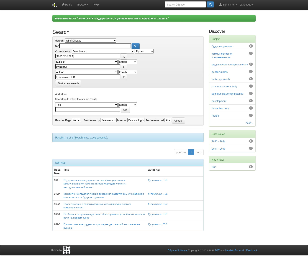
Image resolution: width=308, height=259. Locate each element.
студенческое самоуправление (230, 64)
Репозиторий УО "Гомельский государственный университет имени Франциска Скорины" (112, 18)
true (214, 167)
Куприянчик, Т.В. (158, 180)
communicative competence (227, 93)
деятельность (220, 71)
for (57, 46)
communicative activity (224, 86)
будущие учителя (222, 46)
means (215, 115)
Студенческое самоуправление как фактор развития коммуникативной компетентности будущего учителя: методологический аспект (94, 183)
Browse (81, 4)
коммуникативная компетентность (222, 55)
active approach (221, 79)
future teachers (220, 108)
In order (122, 120)
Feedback (251, 250)
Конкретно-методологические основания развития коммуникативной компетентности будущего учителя (103, 195)
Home (68, 4)
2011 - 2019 (218, 148)
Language (245, 4)
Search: (60, 40)
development (219, 101)
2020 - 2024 (218, 141)
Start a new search (68, 83)
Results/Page (63, 120)
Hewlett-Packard (234, 250)
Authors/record (154, 120)
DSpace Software (177, 250)
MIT (217, 250)
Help (96, 4)
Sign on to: (228, 4)
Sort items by (92, 120)
